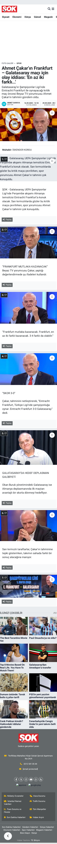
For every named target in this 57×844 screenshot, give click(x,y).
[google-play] (34, 786)
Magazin (48, 16)
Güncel (37, 16)
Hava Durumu (39, 796)
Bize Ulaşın (25, 833)
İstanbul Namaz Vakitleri (12, 802)
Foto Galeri (7, 63)
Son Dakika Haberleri (16, 817)
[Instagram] (26, 779)
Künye (34, 833)
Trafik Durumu (39, 801)
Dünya (28, 16)
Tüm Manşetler (39, 809)
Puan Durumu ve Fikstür (12, 810)
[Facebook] (16, 779)
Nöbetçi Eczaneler (15, 796)
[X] (21, 779)
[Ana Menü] (53, 9)
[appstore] (21, 786)
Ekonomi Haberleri (12, 830)
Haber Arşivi (38, 817)
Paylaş (9, 219)
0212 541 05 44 (30, 764)
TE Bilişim (35, 840)
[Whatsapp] (36, 779)
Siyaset (5, 16)
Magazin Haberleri (44, 830)
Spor (19, 63)
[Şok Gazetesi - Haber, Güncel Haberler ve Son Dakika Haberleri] (9, 9)
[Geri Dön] (8, 836)
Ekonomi (16, 16)
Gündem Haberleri (30, 827)
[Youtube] (31, 779)
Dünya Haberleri (47, 827)
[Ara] (49, 9)
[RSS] (41, 779)
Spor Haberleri (28, 830)
